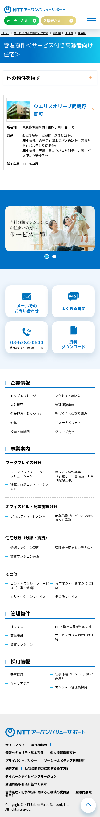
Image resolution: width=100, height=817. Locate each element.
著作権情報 (39, 744)
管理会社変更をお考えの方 (74, 547)
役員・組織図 (20, 432)
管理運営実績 (64, 405)
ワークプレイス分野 (23, 462)
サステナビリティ (68, 422)
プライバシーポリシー (21, 760)
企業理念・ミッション (26, 413)
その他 (11, 574)
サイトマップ (15, 744)
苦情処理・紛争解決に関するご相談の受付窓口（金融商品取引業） (48, 793)
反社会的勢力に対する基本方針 (47, 768)
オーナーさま (17, 20)
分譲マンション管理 (24, 547)
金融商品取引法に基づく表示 (26, 784)
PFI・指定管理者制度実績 (73, 626)
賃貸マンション (21, 644)
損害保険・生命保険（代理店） (74, 585)
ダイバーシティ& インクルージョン (31, 776)
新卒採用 (16, 674)
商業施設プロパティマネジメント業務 (74, 518)
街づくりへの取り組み (71, 413)
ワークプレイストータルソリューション (28, 474)
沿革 (13, 422)
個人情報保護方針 (63, 752)
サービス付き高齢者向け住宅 (74, 637)
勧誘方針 (11, 768)
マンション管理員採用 (71, 687)
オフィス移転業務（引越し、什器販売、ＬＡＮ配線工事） (74, 476)
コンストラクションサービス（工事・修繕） (29, 585)
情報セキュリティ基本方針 (24, 752)
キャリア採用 (20, 683)
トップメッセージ (23, 396)
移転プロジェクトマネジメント (29, 486)
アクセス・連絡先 (68, 396)
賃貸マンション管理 (24, 556)
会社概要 (16, 405)
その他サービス (66, 596)
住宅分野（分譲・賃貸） (27, 537)
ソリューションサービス (28, 596)
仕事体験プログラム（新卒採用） (74, 676)
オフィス (16, 626)
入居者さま (52, 20)
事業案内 (20, 448)
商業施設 (16, 635)
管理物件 (20, 613)
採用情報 (20, 661)
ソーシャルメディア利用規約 (64, 760)
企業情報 (20, 382)
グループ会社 (64, 432)
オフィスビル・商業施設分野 (31, 506)
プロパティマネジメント (27, 516)
